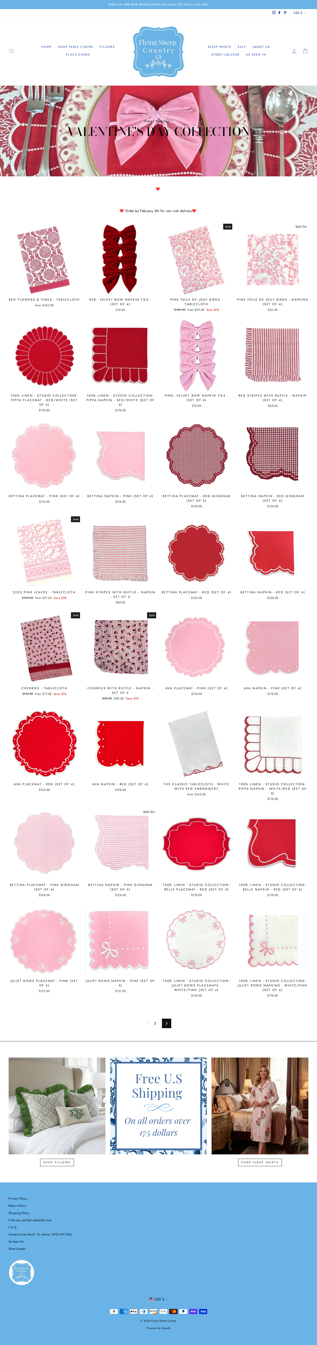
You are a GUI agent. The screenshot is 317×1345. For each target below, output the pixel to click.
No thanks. (158, 751)
